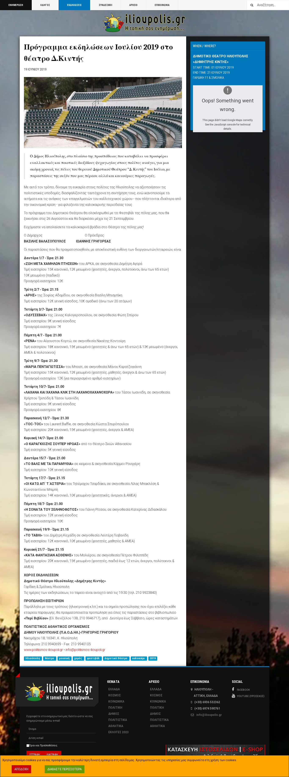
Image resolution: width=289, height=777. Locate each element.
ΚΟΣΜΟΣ (114, 695)
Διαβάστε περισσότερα (64, 769)
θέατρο (50, 658)
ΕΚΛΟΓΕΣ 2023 (118, 732)
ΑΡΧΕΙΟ (133, 5)
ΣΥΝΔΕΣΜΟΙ (105, 5)
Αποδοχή (21, 769)
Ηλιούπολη (32, 658)
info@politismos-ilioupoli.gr (85, 650)
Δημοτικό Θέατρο (116, 658)
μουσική (64, 658)
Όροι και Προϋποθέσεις (43, 745)
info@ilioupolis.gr (209, 714)
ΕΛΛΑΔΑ (114, 689)
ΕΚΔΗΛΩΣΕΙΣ (74, 5)
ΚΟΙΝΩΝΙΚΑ (116, 701)
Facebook (243, 689)
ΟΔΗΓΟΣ (45, 5)
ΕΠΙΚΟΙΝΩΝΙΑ (162, 5)
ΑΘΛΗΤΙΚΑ (115, 726)
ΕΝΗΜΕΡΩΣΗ (15, 5)
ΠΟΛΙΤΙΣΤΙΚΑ (117, 720)
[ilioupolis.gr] (144, 22)
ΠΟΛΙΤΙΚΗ (115, 707)
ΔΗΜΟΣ (113, 713)
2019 (153, 658)
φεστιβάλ (93, 658)
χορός (78, 658)
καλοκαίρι (138, 658)
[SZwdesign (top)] (186, 755)
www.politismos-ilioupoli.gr (43, 650)
